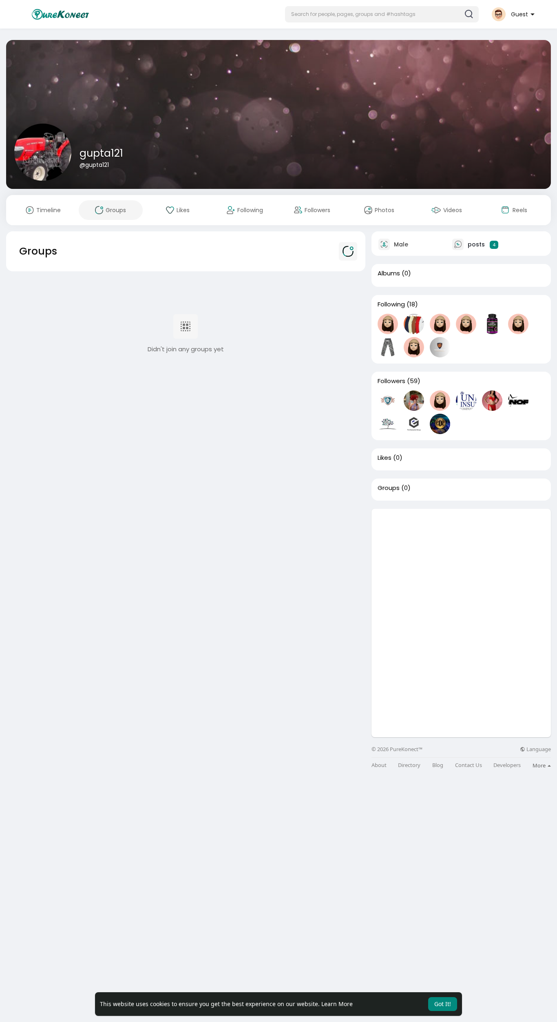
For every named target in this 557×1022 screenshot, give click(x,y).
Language (538, 749)
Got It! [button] (442, 1004)
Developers (507, 765)
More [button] (540, 765)
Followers (391, 381)
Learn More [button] (337, 1004)
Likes (384, 457)
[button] (382, 14)
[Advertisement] (461, 566)
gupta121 (101, 153)
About (379, 765)
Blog (437, 765)
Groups (389, 488)
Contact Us (468, 765)
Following (391, 304)
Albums (389, 273)
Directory (409, 765)
